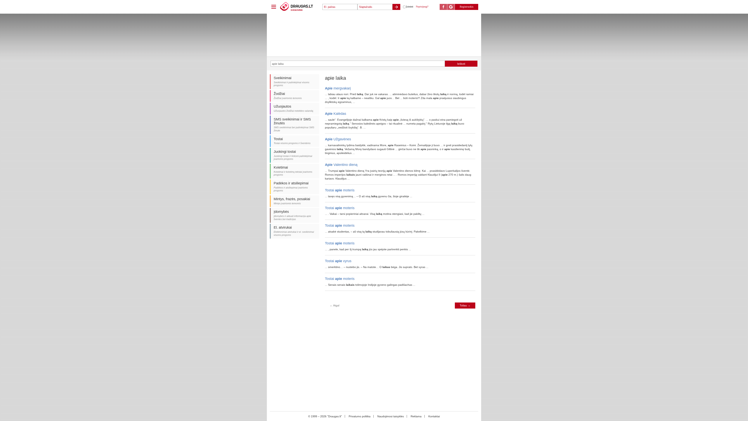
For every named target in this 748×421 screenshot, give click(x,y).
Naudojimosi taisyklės (390, 416)
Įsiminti (409, 6)
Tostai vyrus (338, 261)
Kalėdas (335, 114)
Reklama (416, 416)
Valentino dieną (341, 165)
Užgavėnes (338, 139)
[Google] (451, 7)
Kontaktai (434, 416)
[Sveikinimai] (301, 7)
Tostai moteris (340, 190)
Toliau (465, 305)
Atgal (334, 305)
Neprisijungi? (422, 6)
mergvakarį (338, 88)
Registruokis (466, 6)
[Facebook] (443, 7)
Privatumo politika (359, 416)
